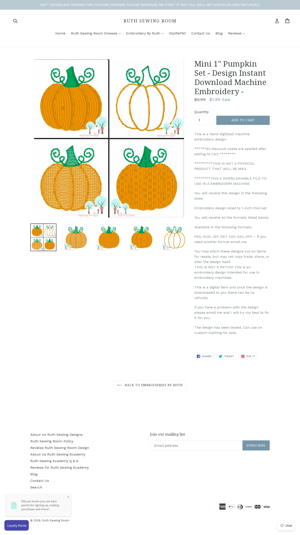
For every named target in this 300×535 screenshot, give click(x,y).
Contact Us (200, 33)
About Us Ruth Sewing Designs (56, 434)
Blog (219, 33)
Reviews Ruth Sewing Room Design (59, 448)
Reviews (235, 33)
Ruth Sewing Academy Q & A (54, 461)
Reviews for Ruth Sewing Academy (59, 467)
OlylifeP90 (177, 33)
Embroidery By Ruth (143, 33)
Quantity (201, 112)
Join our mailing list (167, 434)
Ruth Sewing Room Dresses (94, 33)
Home (60, 33)
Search (36, 487)
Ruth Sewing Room (150, 20)
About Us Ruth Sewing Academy (57, 454)
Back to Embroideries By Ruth (153, 385)
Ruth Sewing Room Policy (51, 441)
